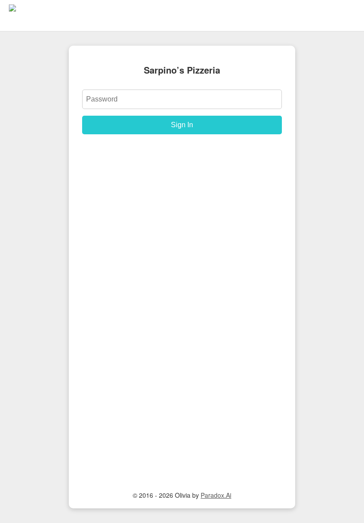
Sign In (182, 125)
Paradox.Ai (216, 495)
